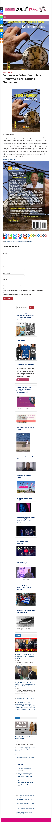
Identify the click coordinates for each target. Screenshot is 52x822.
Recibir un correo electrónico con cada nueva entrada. (17, 294)
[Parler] (24, 235)
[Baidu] (19, 238)
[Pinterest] (46, 235)
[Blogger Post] (1, 28)
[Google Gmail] (36, 235)
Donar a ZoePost (22, 379)
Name (4, 266)
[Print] (24, 238)
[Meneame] (11, 238)
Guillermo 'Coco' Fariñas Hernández (16, 241)
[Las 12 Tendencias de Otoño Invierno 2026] (26, 728)
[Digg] (21, 238)
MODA (17, 718)
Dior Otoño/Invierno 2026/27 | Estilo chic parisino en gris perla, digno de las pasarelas (25, 749)
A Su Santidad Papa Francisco (24, 768)
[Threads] (26, 235)
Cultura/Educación (7, 72)
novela (25, 241)
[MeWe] (6, 238)
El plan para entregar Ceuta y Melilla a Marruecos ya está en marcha (25, 656)
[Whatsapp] (11, 235)
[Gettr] (4, 238)
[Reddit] (41, 235)
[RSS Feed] (26, 238)
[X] (4, 235)
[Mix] (9, 238)
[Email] (33, 235)
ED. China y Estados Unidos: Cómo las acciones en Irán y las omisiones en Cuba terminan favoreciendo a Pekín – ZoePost (25, 809)
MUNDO (18, 635)
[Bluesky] (29, 235)
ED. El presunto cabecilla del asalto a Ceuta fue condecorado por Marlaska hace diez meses (25, 684)
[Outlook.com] (38, 235)
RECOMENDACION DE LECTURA (24, 799)
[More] (29, 238)
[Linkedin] (21, 235)
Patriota (18, 696)
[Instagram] (9, 235)
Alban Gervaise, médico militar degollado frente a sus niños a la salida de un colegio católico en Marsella (27, 775)
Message (5, 253)
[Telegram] (16, 235)
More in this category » (20, 714)
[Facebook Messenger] (14, 235)
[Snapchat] (31, 235)
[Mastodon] (16, 238)
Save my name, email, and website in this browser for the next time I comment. (21, 285)
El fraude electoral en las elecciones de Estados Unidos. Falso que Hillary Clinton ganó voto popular (26, 782)
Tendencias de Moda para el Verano (25, 757)
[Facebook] (6, 235)
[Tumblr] (43, 235)
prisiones (30, 241)
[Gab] (14, 238)
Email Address (6, 273)
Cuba (6, 241)
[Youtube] (19, 235)
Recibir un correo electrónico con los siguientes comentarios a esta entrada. (23, 290)
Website (5, 279)
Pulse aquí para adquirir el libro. (10, 159)
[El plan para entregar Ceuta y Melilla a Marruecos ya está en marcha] (26, 646)
